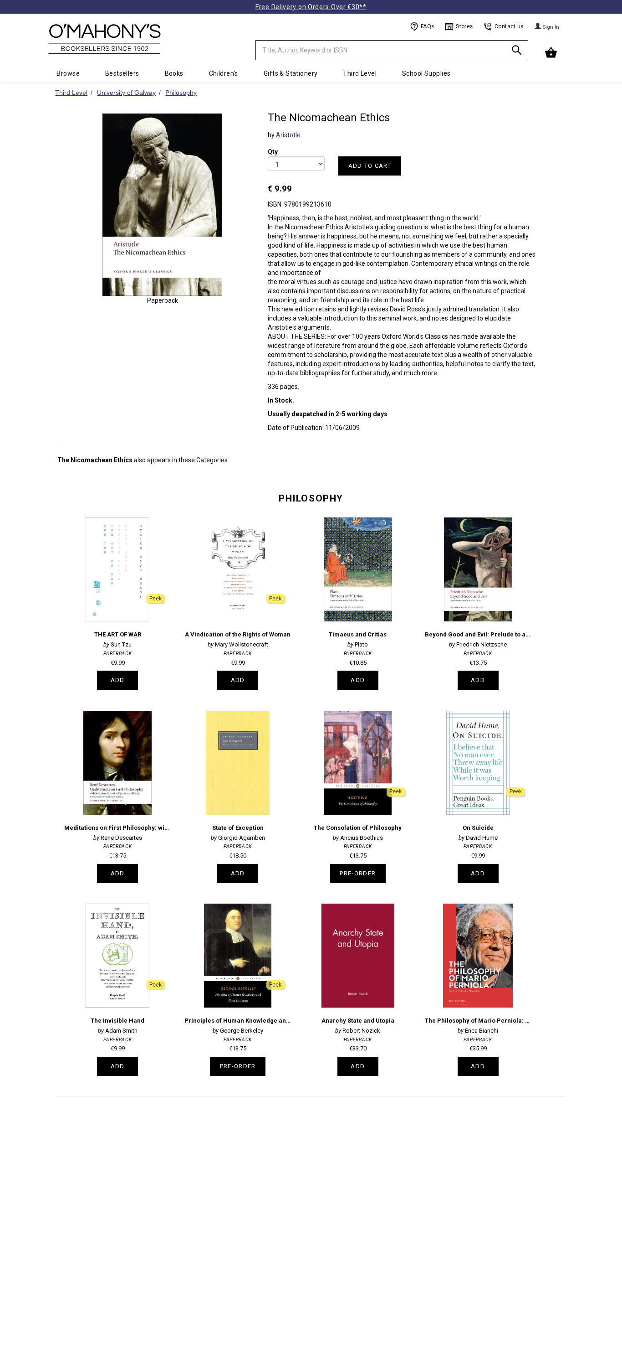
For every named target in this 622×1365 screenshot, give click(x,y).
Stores (464, 26)
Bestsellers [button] (122, 73)
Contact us (509, 26)
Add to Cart (369, 165)
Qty (273, 145)
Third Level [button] (360, 73)
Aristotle (288, 135)
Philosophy (311, 498)
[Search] (517, 51)
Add (118, 680)
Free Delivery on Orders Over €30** (311, 6)
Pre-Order (358, 873)
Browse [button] (68, 73)
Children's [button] (223, 73)
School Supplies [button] (426, 73)
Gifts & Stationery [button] (291, 73)
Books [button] (174, 73)
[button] (552, 53)
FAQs (427, 26)
